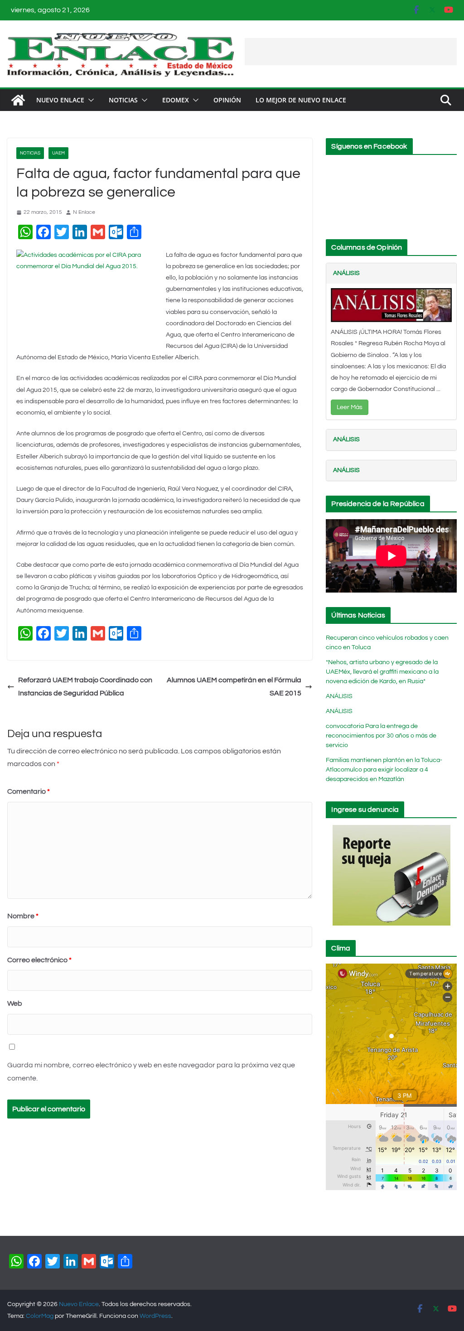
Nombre (23, 916)
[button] (89, 100)
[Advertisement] (351, 51)
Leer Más (349, 407)
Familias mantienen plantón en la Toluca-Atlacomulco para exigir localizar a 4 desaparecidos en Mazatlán (384, 769)
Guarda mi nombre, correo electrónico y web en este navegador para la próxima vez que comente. (151, 1071)
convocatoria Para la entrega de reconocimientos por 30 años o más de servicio (381, 735)
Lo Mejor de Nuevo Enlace (301, 100)
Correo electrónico (39, 960)
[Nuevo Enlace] (18, 100)
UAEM (58, 153)
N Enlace (84, 212)
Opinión (227, 100)
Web (14, 1003)
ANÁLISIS (346, 273)
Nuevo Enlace (60, 100)
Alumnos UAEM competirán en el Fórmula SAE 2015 (234, 686)
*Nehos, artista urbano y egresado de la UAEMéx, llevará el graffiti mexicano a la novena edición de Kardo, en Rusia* (382, 672)
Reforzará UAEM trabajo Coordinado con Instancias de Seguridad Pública (85, 686)
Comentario (28, 791)
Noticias (123, 100)
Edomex (175, 100)
